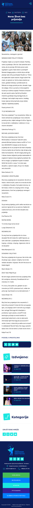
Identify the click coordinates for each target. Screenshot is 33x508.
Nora (9, 12)
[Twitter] (13, 344)
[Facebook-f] (5, 344)
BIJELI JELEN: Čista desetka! (22, 398)
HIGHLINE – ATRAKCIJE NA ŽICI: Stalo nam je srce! (21, 377)
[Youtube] (16, 344)
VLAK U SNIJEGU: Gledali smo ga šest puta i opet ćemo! (21, 389)
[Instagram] (9, 344)
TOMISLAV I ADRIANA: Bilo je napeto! (22, 366)
